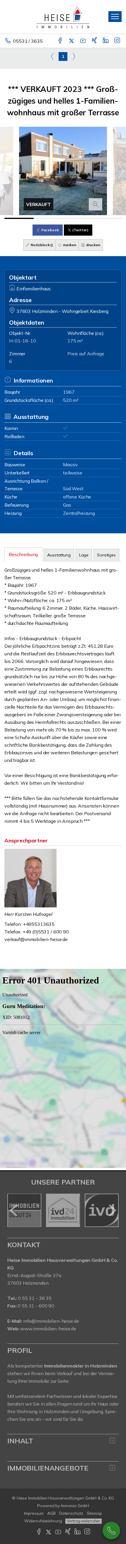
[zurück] (14, 1210)
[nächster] (112, 1210)
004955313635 (111, 1530)
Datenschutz (71, 1513)
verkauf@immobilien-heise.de (36, 939)
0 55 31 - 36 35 (35, 1298)
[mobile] (115, 16)
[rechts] (74, 56)
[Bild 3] (77, 218)
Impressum (34, 1513)
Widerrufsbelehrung (43, 1521)
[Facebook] (60, 41)
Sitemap (94, 1513)
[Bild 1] (19, 218)
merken (69, 245)
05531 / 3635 (27, 41)
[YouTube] (83, 41)
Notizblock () (41, 245)
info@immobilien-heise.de (51, 1321)
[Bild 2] (48, 218)
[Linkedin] (106, 41)
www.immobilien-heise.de (48, 1328)
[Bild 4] (107, 218)
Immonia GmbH (75, 1505)
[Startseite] (63, 17)
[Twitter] (72, 41)
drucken (92, 245)
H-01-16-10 (22, 341)
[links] (52, 56)
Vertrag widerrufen (83, 1521)
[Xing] (94, 41)
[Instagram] (117, 41)
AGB (51, 1513)
